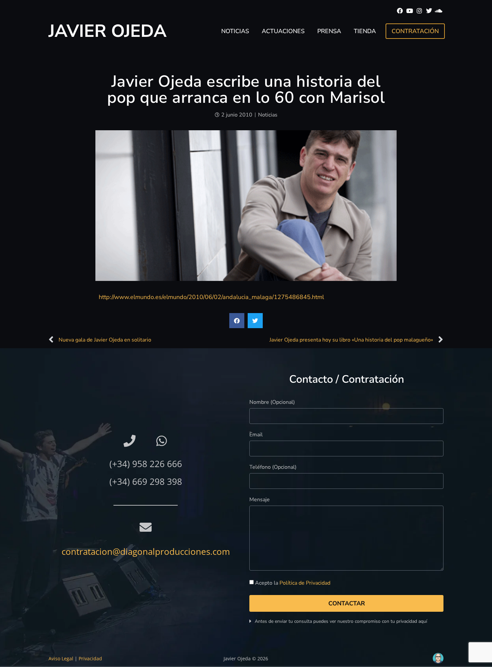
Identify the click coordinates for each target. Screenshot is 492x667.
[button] (236, 320)
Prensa (329, 31)
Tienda (365, 31)
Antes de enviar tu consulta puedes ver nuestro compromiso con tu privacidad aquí (341, 621)
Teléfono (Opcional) (273, 467)
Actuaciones (283, 31)
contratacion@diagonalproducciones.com (146, 551)
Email (256, 435)
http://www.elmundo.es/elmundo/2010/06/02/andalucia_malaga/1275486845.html (211, 297)
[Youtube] (410, 11)
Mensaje (259, 500)
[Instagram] (419, 11)
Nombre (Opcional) (272, 402)
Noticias (235, 31)
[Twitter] (429, 11)
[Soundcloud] (438, 11)
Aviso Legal (61, 658)
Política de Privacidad (304, 583)
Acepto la (292, 583)
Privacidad (90, 658)
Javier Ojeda (108, 31)
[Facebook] (400, 11)
